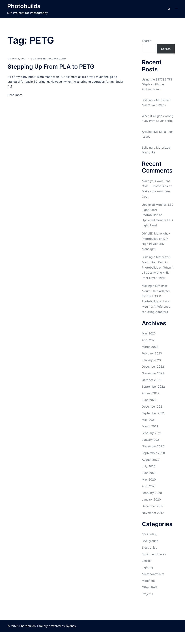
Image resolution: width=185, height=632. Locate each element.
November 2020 (153, 446)
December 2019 (153, 506)
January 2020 (151, 499)
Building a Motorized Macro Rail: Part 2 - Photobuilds (156, 262)
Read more (15, 95)
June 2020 (149, 473)
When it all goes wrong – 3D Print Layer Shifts (158, 273)
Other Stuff (149, 587)
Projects (147, 594)
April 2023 (149, 340)
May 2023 (149, 333)
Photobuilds (23, 6)
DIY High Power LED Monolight (155, 244)
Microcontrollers (153, 574)
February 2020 (152, 493)
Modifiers (148, 580)
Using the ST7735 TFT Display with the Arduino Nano (157, 84)
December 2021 (153, 406)
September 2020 (153, 453)
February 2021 (151, 433)
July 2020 (149, 466)
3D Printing (39, 58)
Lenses (146, 560)
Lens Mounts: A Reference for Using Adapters (156, 307)
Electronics (149, 547)
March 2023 (150, 347)
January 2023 (151, 360)
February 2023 (152, 353)
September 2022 (153, 386)
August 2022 (151, 393)
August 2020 (151, 459)
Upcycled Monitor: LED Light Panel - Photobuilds (158, 210)
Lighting (147, 567)
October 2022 (151, 380)
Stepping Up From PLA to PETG (51, 66)
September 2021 (153, 413)
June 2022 (149, 400)
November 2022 (153, 373)
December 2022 (153, 366)
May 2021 (148, 419)
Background (57, 58)
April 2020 (149, 486)
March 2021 (150, 426)
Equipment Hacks (154, 554)
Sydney (71, 626)
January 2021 (151, 439)
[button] (168, 9)
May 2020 (149, 479)
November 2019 (153, 513)
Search (146, 41)
